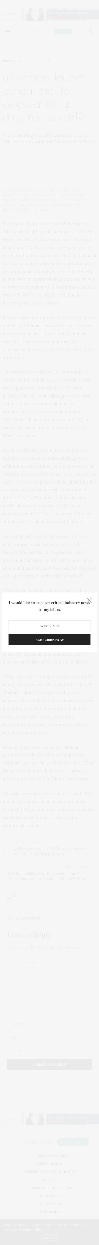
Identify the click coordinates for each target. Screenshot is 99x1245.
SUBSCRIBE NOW (49, 640)
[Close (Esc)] (89, 600)
